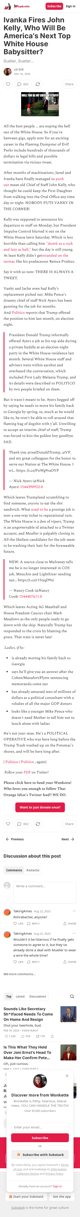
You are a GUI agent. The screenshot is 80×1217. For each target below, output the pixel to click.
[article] (40, 1022)
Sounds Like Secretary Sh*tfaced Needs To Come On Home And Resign (28, 1014)
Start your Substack (28, 1196)
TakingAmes (22, 911)
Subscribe (54, 6)
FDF (27, 772)
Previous (17, 839)
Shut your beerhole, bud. (23, 1025)
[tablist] (23, 870)
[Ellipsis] (74, 911)
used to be (39, 509)
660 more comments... (20, 974)
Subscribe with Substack (43, 1154)
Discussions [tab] (37, 996)
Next (65, 839)
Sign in (71, 6)
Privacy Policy (54, 1174)
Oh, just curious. (16, 1063)
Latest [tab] (20, 996)
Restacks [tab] (32, 870)
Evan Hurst (30, 1030)
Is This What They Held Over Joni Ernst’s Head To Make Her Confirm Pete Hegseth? (27, 1052)
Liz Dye (19, 69)
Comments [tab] (14, 870)
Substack (18, 1207)
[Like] (8, 84)
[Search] (72, 996)
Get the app (62, 1196)
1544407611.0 (30, 596)
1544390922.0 (31, 487)
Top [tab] (8, 996)
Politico (18, 313)
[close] (67, 1075)
